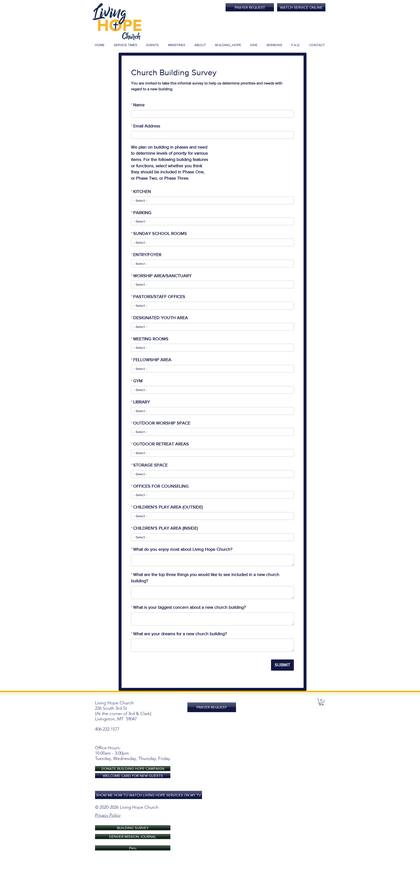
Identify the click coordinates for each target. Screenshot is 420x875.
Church (151, 807)
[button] (321, 702)
